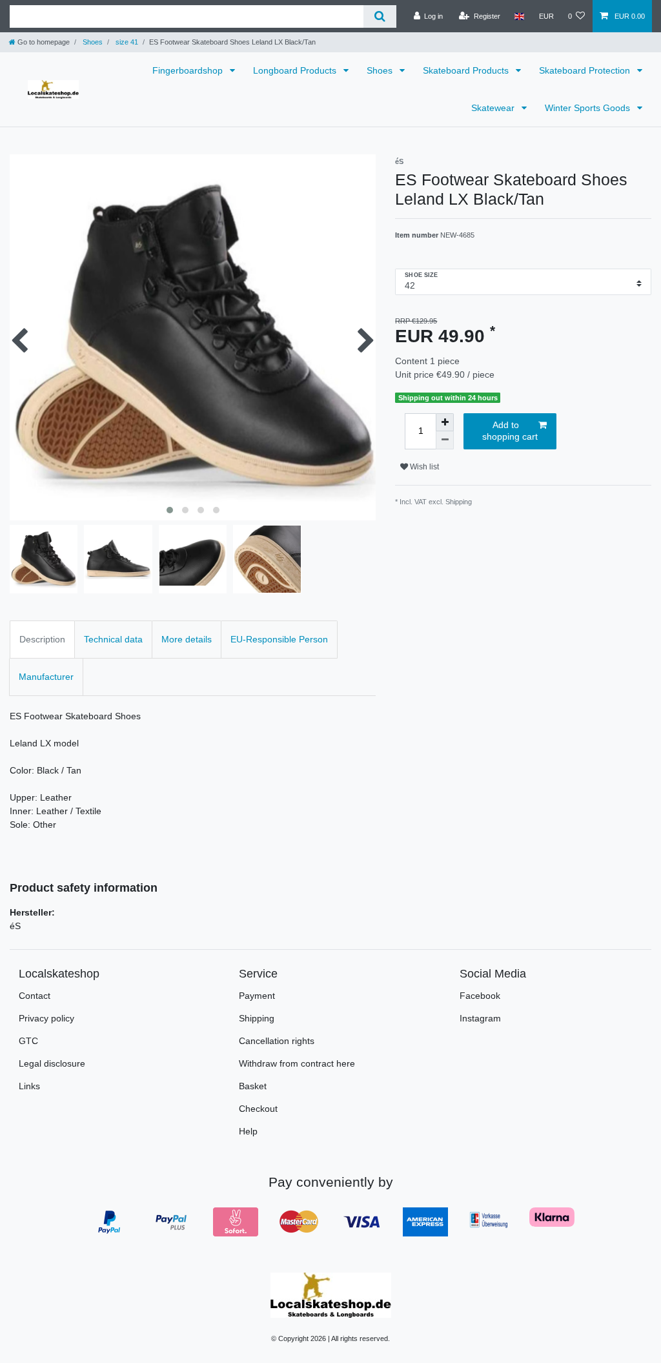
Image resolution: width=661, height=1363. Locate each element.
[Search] (379, 16)
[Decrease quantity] (445, 440)
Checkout (258, 1108)
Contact (34, 995)
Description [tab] (42, 639)
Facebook (480, 995)
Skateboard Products (467, 70)
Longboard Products (296, 70)
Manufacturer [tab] (46, 676)
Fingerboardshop (188, 70)
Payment (257, 995)
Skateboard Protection (586, 70)
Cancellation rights (276, 1041)
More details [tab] (186, 639)
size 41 (126, 42)
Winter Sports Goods (589, 108)
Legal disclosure (52, 1063)
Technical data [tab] (113, 639)
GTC (28, 1041)
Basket (253, 1086)
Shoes (92, 42)
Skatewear (494, 108)
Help (248, 1131)
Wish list (423, 466)
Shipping (256, 1018)
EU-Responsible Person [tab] (279, 639)
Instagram (480, 1018)
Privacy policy (46, 1018)
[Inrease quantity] (445, 422)
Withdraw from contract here (297, 1063)
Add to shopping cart (510, 431)
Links (29, 1086)
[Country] (519, 16)
